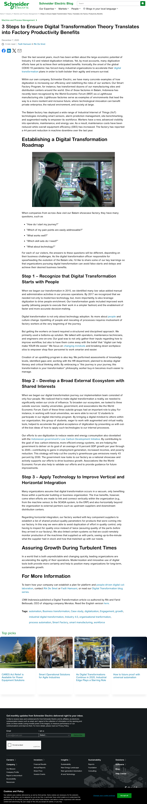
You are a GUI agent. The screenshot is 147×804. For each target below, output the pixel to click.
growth (119, 611)
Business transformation (56, 611)
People (75, 8)
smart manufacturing (81, 622)
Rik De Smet (39, 44)
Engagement (107, 611)
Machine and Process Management (26, 14)
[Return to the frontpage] (16, 5)
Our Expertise (46, 8)
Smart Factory (60, 622)
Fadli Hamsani (24, 44)
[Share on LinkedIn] (9, 51)
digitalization (92, 611)
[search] (142, 3)
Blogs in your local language (101, 8)
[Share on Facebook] (4, 51)
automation (35, 611)
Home (2, 14)
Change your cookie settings (104, 795)
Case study (77, 611)
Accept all (124, 795)
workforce (99, 622)
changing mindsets (74, 345)
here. (106, 603)
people (112, 316)
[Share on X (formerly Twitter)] (14, 51)
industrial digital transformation (46, 616)
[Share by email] (19, 51)
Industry (9, 14)
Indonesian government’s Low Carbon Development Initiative (65, 439)
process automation (40, 622)
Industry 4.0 (71, 616)
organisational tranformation (95, 616)
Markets (63, 8)
